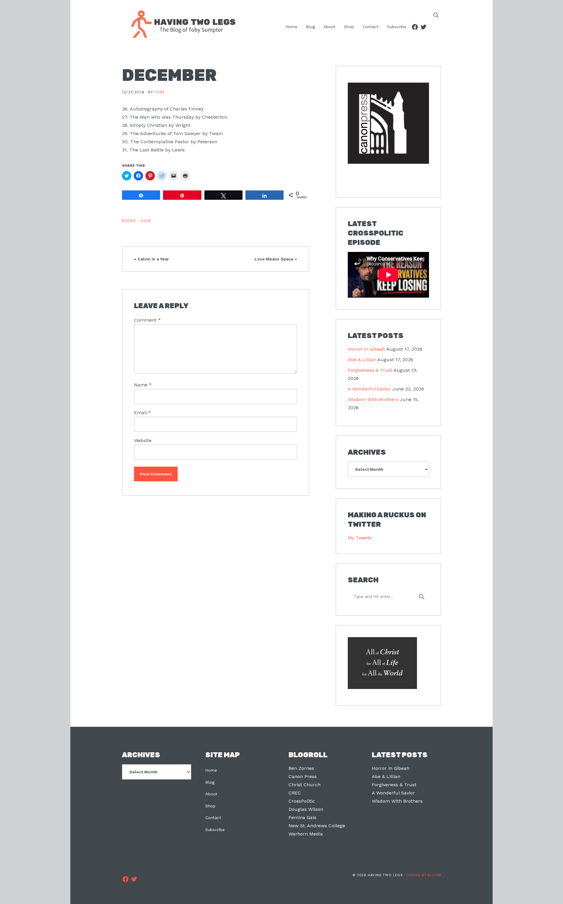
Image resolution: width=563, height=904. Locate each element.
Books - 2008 (136, 221)
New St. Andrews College (317, 825)
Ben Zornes (301, 768)
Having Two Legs (180, 23)
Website (143, 440)
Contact (213, 817)
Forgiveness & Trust (370, 370)
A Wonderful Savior (369, 389)
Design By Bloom (423, 875)
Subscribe (215, 829)
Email (142, 412)
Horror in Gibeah (366, 349)
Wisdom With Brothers (373, 399)
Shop (210, 806)
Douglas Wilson (306, 809)
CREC (295, 793)
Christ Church (304, 784)
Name (143, 385)
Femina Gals (302, 817)
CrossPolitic (302, 801)
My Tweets (360, 537)
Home (211, 770)
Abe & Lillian (362, 359)
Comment (147, 320)
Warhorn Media (306, 834)
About (211, 794)
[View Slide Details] (388, 123)
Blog (209, 782)
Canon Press (303, 776)
